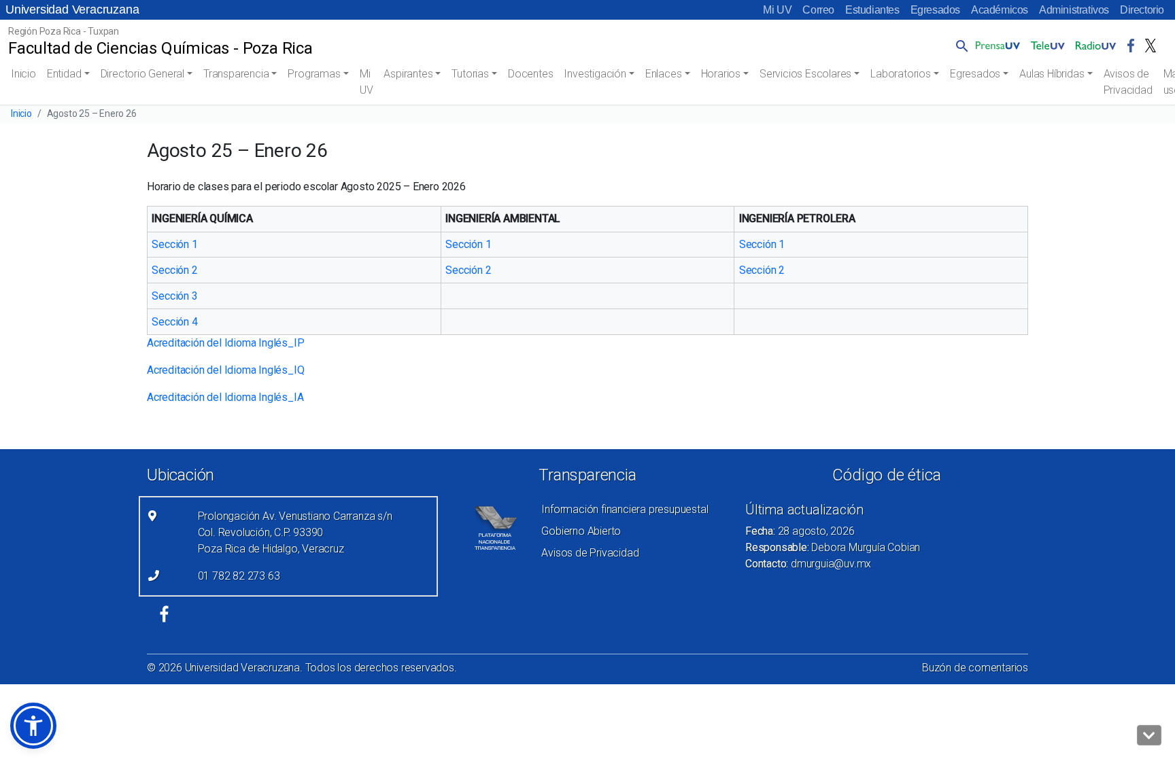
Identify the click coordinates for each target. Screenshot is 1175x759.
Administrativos (1074, 10)
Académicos (999, 10)
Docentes (530, 73)
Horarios (720, 73)
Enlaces (663, 73)
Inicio (23, 73)
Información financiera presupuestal (624, 509)
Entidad (64, 73)
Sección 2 (174, 270)
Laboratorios (900, 73)
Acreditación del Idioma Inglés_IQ (225, 370)
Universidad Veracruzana (72, 9)
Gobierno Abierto (581, 531)
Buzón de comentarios (975, 667)
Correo (818, 10)
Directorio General (142, 73)
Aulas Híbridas (1051, 73)
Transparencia (236, 73)
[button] (959, 45)
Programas (314, 73)
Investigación (595, 73)
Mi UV (777, 10)
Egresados (935, 10)
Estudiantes (872, 10)
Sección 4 (174, 321)
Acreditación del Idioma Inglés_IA (225, 397)
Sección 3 (174, 295)
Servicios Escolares (805, 73)
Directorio (1142, 10)
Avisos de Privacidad (1128, 81)
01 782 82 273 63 (239, 575)
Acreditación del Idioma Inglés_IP (225, 342)
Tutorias (470, 73)
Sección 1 (174, 244)
